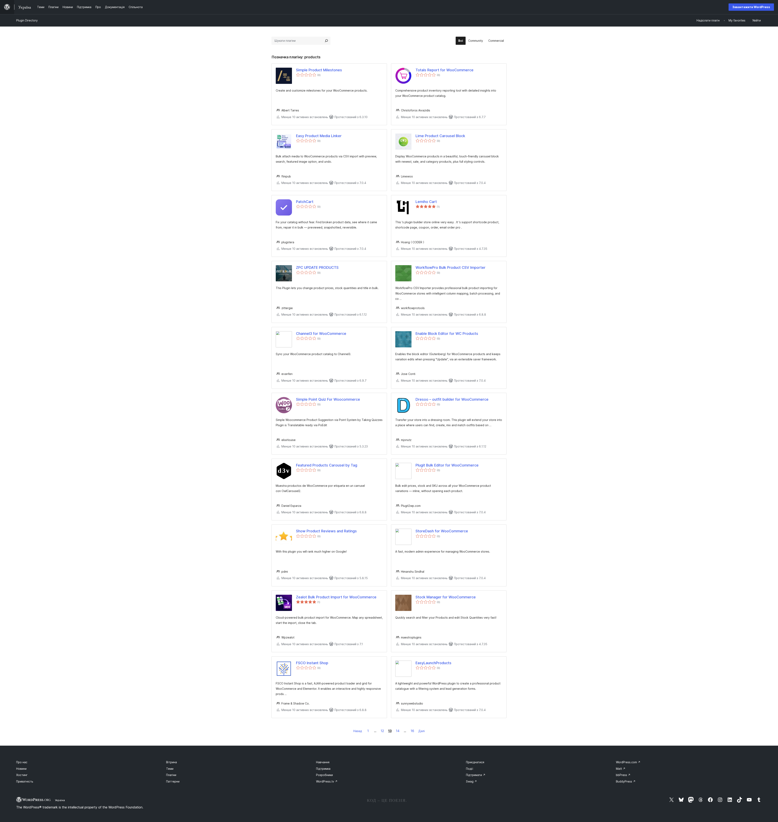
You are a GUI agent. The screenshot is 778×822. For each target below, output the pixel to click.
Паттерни (173, 781)
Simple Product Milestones (319, 70)
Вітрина (171, 762)
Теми (169, 768)
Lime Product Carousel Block (440, 136)
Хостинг (22, 775)
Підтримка (323, 768)
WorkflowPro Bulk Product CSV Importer (450, 267)
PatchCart (304, 202)
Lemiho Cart (426, 202)
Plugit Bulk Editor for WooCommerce (447, 465)
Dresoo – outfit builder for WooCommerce (452, 399)
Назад (357, 731)
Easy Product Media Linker (319, 136)
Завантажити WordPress (751, 7)
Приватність (24, 781)
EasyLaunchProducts (433, 663)
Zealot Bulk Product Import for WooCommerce (336, 597)
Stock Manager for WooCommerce (446, 597)
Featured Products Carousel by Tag (326, 465)
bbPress (623, 775)
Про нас (21, 762)
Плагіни (171, 775)
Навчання (322, 762)
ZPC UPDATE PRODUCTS (317, 267)
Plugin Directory (27, 20)
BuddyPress (626, 781)
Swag (471, 781)
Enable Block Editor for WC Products (447, 333)
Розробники (324, 775)
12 (382, 731)
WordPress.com (628, 762)
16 (412, 731)
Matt (620, 768)
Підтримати (475, 775)
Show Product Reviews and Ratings (326, 531)
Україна (60, 800)
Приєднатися (475, 762)
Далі (421, 731)
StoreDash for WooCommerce (442, 531)
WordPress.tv (327, 781)
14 (398, 731)
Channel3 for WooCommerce (321, 333)
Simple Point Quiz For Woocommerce (328, 399)
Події (469, 768)
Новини (21, 768)
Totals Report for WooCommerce (444, 70)
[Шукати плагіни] (326, 41)
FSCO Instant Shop (312, 663)
